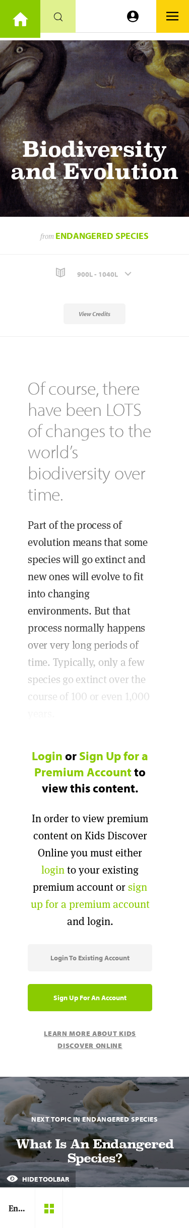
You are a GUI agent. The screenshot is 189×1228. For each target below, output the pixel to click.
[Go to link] (20, 19)
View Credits (94, 314)
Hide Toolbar (45, 1179)
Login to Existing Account (90, 957)
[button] (94, 273)
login (53, 870)
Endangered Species (102, 235)
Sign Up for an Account (90, 997)
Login (47, 755)
